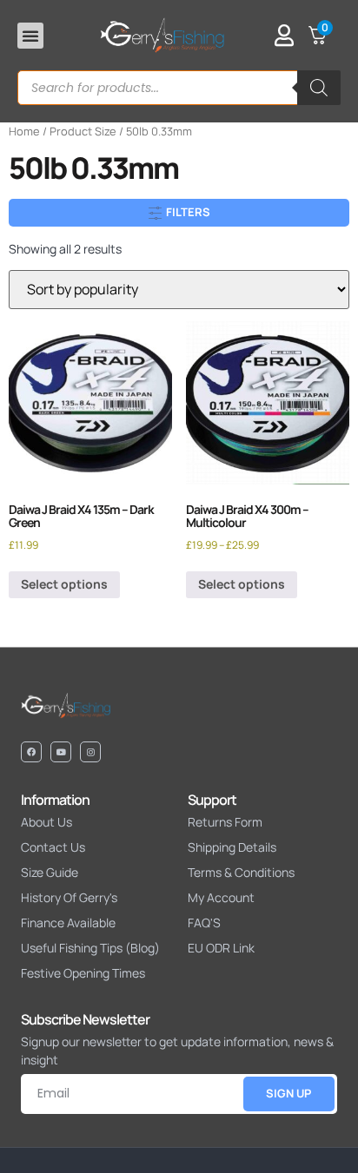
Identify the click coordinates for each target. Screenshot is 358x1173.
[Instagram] (90, 751)
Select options (64, 584)
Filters (186, 212)
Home (24, 131)
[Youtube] (60, 751)
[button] (30, 36)
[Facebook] (31, 751)
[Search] (319, 87)
